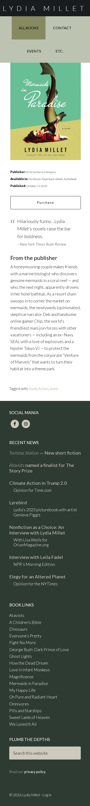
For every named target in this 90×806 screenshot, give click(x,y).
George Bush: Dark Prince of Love (39, 649)
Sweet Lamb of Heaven (29, 717)
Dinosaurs (18, 629)
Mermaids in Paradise (28, 683)
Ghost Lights (20, 656)
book (33, 388)
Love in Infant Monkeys (29, 669)
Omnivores (19, 703)
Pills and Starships (25, 710)
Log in (46, 795)
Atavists (16, 615)
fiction (43, 388)
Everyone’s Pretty (25, 635)
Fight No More (22, 642)
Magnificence (21, 676)
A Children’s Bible (25, 622)
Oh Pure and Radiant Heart (33, 696)
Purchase (45, 202)
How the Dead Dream (28, 662)
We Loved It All (23, 724)
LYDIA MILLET (45, 8)
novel (54, 388)
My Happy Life (22, 690)
